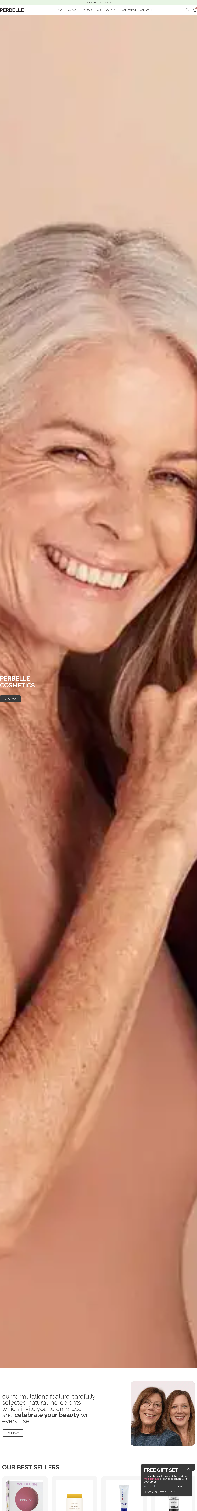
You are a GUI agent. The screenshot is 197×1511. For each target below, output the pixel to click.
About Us (110, 10)
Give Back (86, 10)
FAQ (98, 10)
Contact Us (146, 10)
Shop (59, 10)
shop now (10, 698)
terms (172, 1491)
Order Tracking (128, 10)
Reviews (71, 10)
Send (181, 1486)
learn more (13, 1433)
